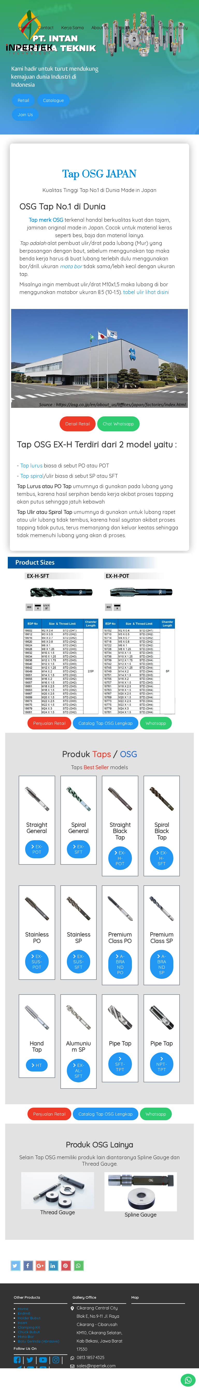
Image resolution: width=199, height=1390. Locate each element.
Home (24, 27)
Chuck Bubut (29, 1332)
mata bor (71, 266)
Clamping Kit (29, 1327)
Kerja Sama (72, 27)
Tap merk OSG (46, 220)
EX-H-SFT (162, 858)
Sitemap (146, 27)
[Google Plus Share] (40, 1265)
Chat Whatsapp (118, 423)
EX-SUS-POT (37, 962)
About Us (100, 27)
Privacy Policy (174, 27)
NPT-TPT (161, 1066)
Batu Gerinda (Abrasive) (38, 1341)
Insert (22, 1322)
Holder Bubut (29, 1318)
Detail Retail (77, 423)
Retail (23, 100)
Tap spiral (32, 476)
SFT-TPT (120, 1066)
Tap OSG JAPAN (99, 174)
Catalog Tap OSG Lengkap (106, 723)
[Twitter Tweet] (15, 1265)
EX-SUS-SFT (78, 962)
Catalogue (53, 100)
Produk (123, 27)
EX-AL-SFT (79, 1070)
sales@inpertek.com (96, 1365)
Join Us (25, 114)
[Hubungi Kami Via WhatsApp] (188, 1380)
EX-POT (37, 849)
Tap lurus (31, 465)
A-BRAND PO (120, 964)
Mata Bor (26, 1336)
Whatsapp (156, 723)
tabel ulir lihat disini (146, 292)
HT (38, 1065)
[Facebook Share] (28, 1265)
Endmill (24, 1313)
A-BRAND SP (161, 964)
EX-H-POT (121, 858)
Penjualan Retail (49, 723)
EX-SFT (79, 849)
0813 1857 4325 (90, 1357)
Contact (46, 27)
